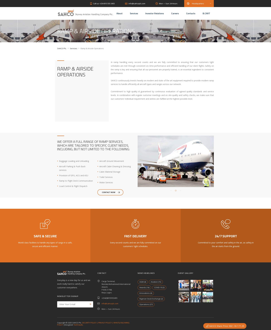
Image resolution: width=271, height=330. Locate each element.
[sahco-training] (184, 297)
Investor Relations (154, 13)
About (119, 13)
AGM (142, 282)
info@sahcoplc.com (110, 303)
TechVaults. (78, 325)
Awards (144, 287)
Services (134, 13)
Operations (146, 304)
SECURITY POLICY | (90, 322)
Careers (175, 13)
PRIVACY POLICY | (105, 322)
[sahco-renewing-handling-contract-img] (196, 297)
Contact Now (108, 192)
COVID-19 (159, 287)
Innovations (145, 293)
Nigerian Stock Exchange (151, 298)
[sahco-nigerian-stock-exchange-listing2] (208, 285)
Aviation (156, 282)
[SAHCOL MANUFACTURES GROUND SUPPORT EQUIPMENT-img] (196, 285)
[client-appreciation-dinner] (184, 285)
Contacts (190, 13)
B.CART (206, 13)
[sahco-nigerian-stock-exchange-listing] (208, 297)
